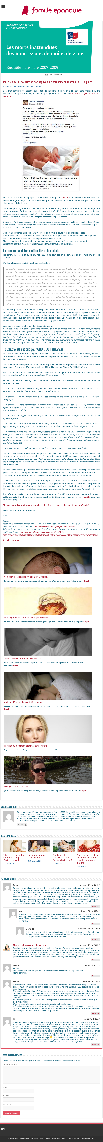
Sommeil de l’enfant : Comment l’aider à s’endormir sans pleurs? (88, 859)
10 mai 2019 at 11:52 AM (91, 1019)
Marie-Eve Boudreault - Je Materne (30, 945)
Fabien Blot (8, 86)
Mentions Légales (59, 1139)
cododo (65, 197)
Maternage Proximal (23, 86)
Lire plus (87, 581)
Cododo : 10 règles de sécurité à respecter (23, 702)
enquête (86, 497)
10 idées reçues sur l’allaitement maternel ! (23, 658)
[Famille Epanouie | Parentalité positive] (51, 10)
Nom (6, 1087)
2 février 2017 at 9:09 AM (90, 911)
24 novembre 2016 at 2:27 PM (88, 885)
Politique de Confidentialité (82, 1139)
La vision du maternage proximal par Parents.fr (25, 746)
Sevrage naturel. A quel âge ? (17, 786)
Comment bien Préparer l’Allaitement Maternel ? (26, 577)
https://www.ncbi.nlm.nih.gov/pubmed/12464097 (54, 526)
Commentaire (10, 1064)
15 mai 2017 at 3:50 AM (91, 965)
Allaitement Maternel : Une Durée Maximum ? (62, 858)
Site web (7, 1104)
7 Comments (37, 86)
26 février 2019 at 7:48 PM (90, 981)
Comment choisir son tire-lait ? (37, 856)
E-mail (7, 1095)
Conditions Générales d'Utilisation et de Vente (29, 1139)
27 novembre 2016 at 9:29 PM (88, 945)
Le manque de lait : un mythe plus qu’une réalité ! (26, 618)
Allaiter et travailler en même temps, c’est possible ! (13, 858)
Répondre (95, 906)
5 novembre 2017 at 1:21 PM (89, 929)
